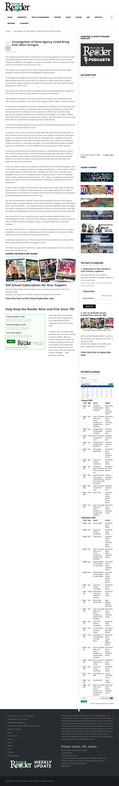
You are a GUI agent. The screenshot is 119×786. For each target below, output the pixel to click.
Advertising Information (17, 722)
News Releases (13, 756)
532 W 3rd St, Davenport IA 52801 (74, 750)
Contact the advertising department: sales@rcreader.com (83, 758)
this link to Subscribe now (96, 353)
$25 (9, 320)
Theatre (57, 17)
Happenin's (22, 17)
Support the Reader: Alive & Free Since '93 (24, 726)
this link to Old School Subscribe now (33, 298)
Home (9, 17)
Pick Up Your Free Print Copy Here (21, 716)
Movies (79, 17)
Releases (11, 23)
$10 (18, 328)
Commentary (13, 736)
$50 (14, 320)
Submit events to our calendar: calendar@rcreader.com (83, 761)
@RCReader (65, 766)
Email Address (89, 298)
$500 (20, 336)
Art (88, 17)
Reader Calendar (14, 729)
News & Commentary (40, 17)
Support (11, 341)
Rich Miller (12, 52)
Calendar (24, 23)
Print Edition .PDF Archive (17, 719)
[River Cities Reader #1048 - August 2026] (97, 115)
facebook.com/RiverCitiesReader (73, 763)
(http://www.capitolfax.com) (16, 250)
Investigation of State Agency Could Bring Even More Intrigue (40, 43)
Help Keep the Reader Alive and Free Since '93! (39, 309)
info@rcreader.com (68, 755)
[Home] (17, 7)
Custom (26, 320)
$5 (13, 328)
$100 (19, 320)
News (10, 732)
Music (68, 17)
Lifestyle (98, 17)
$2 (8, 328)
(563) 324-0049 (67, 753)
